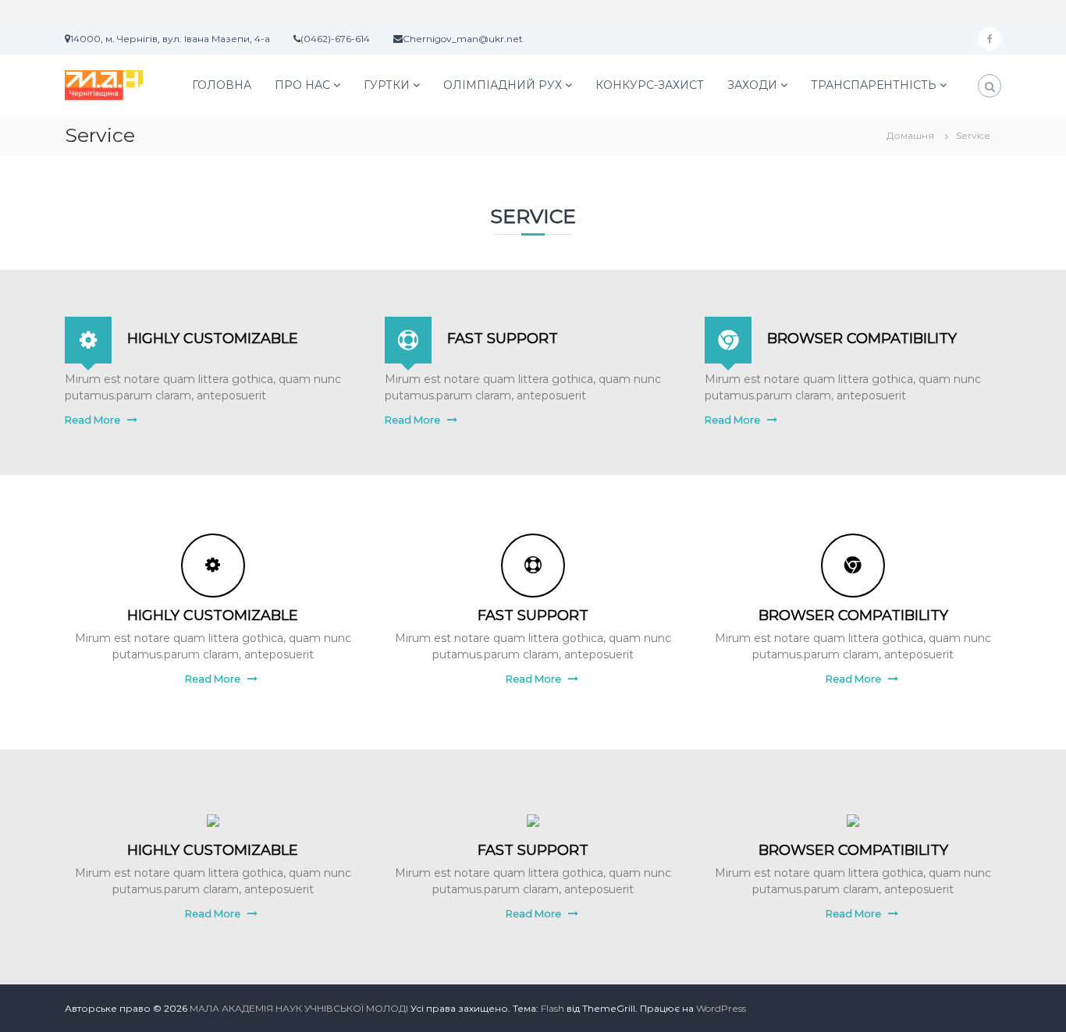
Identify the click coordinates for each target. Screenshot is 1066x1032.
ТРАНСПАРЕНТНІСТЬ (873, 85)
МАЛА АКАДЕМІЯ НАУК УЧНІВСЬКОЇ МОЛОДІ (299, 1008)
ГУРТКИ (387, 85)
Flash (552, 1008)
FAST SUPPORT (502, 338)
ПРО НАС (302, 85)
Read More (92, 419)
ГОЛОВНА (221, 85)
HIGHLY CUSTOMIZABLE (212, 338)
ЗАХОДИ (752, 85)
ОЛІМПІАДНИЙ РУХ (502, 85)
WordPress (721, 1008)
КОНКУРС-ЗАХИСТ (649, 85)
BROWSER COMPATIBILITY (862, 338)
